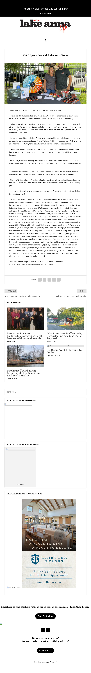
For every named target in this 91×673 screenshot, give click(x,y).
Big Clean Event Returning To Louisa (64, 351)
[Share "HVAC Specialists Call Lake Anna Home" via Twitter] (44, 279)
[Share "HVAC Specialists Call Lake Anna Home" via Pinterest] (49, 279)
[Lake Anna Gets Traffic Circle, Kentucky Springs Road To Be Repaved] (65, 319)
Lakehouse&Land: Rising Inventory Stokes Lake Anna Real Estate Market (23, 373)
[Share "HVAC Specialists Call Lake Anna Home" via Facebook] (39, 279)
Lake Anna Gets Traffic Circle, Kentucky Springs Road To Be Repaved (64, 336)
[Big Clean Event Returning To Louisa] (65, 346)
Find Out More (45, 616)
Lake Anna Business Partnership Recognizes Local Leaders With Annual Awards (24, 336)
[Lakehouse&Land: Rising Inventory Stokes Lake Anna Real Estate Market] (25, 356)
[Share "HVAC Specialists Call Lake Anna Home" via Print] (58, 279)
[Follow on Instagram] (48, 4)
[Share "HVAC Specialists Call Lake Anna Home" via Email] (54, 279)
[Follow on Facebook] (42, 4)
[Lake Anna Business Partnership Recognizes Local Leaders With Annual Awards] (25, 319)
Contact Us (45, 650)
